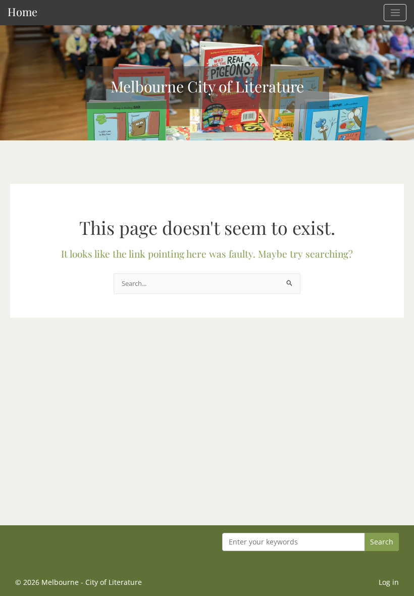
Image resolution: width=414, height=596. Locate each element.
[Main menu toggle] (395, 12)
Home (22, 11)
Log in (389, 582)
